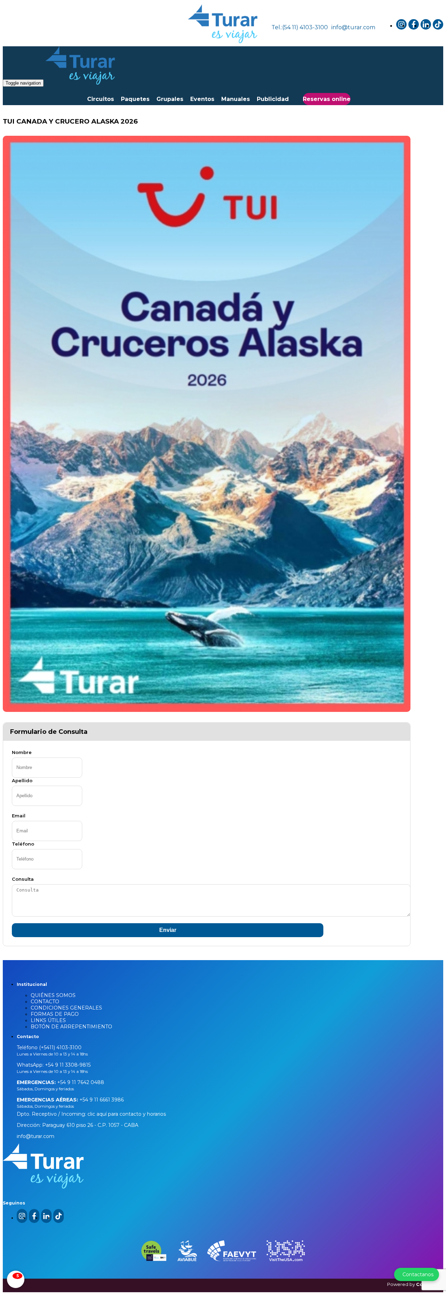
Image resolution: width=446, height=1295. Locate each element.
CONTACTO (45, 1001)
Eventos (202, 99)
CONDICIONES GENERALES (66, 1008)
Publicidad (273, 99)
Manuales (235, 99)
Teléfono (23, 844)
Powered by (415, 1284)
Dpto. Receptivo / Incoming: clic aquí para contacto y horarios (91, 1114)
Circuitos (100, 99)
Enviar (167, 930)
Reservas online (327, 99)
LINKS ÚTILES (48, 1020)
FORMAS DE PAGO (55, 1014)
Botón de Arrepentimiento (71, 1026)
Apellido (22, 780)
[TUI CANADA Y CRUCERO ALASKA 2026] (206, 424)
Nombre (22, 752)
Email (18, 815)
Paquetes (135, 99)
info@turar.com (353, 27)
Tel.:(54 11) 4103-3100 (299, 27)
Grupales (169, 99)
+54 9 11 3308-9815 (67, 1065)
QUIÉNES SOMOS (53, 995)
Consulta (23, 879)
